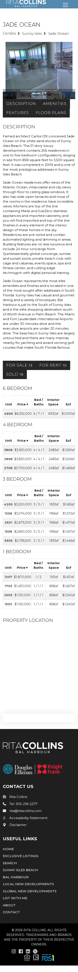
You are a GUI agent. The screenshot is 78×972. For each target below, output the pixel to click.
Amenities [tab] (55, 103)
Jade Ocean (58, 34)
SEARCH (10, 863)
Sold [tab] (14, 374)
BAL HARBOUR (16, 877)
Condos (9, 33)
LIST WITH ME (15, 898)
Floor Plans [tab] (51, 112)
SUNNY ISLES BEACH (20, 870)
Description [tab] (21, 103)
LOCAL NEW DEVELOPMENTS (28, 884)
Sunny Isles (32, 34)
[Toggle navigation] (65, 5)
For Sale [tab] (19, 365)
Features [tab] (17, 112)
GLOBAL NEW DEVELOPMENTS (30, 891)
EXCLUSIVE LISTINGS (20, 856)
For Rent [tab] (53, 365)
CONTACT (11, 912)
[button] (39, 957)
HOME (8, 849)
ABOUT (9, 905)
